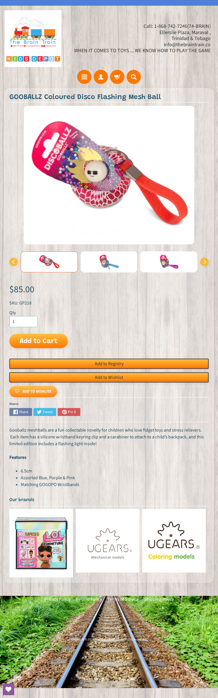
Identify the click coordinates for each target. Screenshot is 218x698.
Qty (12, 313)
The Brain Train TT (107, 639)
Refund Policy (89, 599)
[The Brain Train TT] (33, 38)
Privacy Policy (57, 599)
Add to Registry (109, 364)
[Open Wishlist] (8, 689)
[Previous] (13, 262)
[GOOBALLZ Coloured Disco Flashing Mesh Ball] (49, 261)
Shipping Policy (159, 599)
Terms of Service (123, 599)
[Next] (204, 262)
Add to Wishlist (109, 377)
